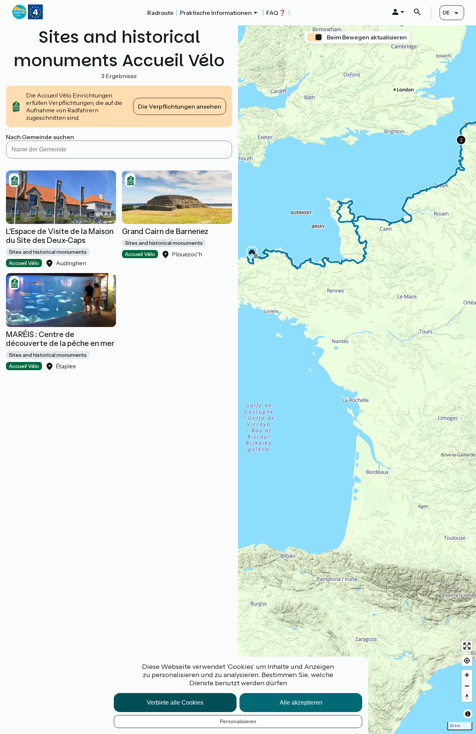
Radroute (160, 12)
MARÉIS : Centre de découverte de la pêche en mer (60, 339)
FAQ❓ (276, 12)
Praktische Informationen (216, 12)
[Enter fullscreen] (466, 646)
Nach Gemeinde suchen (40, 137)
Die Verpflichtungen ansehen (179, 106)
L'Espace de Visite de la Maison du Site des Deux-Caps (59, 236)
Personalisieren (238, 721)
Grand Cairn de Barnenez (165, 231)
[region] (357, 379)
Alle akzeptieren (301, 702)
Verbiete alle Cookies (175, 702)
